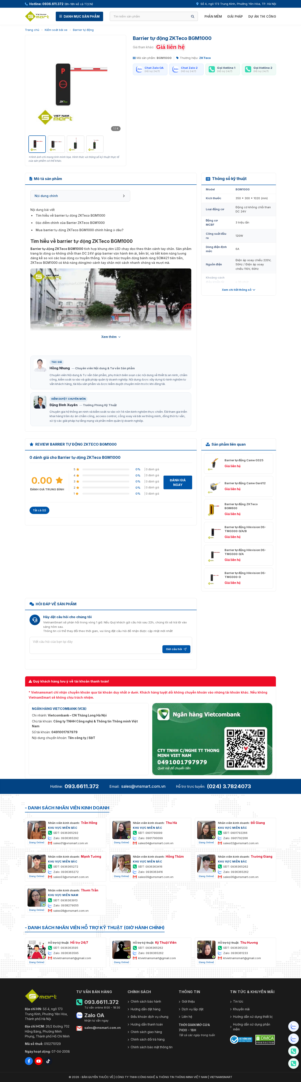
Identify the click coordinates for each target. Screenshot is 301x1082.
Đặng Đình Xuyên (64, 405)
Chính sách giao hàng (146, 1032)
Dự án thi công (262, 16)
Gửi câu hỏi (174, 649)
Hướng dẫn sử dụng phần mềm (251, 1026)
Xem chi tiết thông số (236, 289)
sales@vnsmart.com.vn (143, 786)
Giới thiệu (188, 1001)
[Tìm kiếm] (193, 16)
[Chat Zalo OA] (293, 1026)
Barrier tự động (83, 30)
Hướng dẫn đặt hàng (145, 1009)
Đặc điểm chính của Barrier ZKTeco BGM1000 (70, 223)
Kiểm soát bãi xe (56, 30)
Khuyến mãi (241, 1009)
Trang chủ (32, 30)
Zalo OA (94, 1015)
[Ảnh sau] (117, 86)
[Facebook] (29, 1061)
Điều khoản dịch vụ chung (149, 1016)
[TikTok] (48, 1061)
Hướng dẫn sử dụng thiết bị (252, 1016)
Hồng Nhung (60, 368)
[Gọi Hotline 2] (293, 1063)
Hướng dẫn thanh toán (147, 1024)
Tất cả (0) (39, 510)
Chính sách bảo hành (146, 1001)
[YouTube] (39, 1061)
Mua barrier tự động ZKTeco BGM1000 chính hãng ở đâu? (79, 230)
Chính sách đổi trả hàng (148, 1039)
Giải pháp (235, 16)
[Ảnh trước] (34, 86)
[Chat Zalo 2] (293, 1038)
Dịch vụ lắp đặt (192, 1009)
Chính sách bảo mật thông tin (152, 1047)
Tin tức (238, 1001)
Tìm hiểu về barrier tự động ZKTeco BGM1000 (70, 215)
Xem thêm (109, 337)
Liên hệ (187, 1016)
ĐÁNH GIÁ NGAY (178, 482)
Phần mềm (213, 16)
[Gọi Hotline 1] (293, 1051)
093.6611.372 (82, 786)
